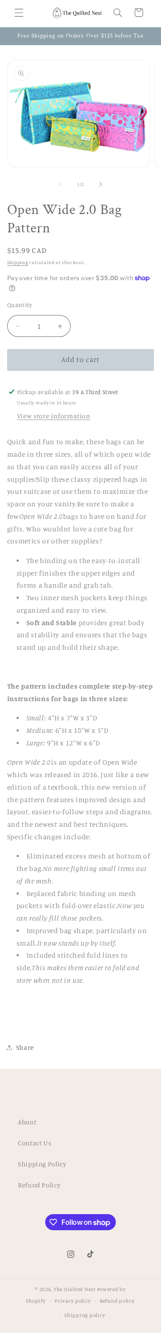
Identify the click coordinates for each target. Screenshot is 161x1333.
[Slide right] (100, 184)
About (27, 1122)
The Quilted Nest (75, 1289)
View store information (53, 416)
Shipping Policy (42, 1164)
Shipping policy (84, 1315)
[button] (18, 12)
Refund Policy (39, 1185)
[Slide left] (60, 184)
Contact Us (34, 1143)
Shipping (17, 262)
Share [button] (25, 1047)
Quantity (19, 304)
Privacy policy (73, 1301)
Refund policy (117, 1301)
